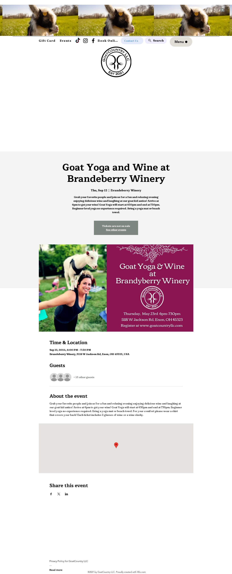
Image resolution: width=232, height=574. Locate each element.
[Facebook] (93, 41)
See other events (116, 229)
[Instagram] (85, 41)
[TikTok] (78, 41)
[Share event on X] (58, 494)
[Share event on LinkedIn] (66, 494)
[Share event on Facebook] (51, 494)
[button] (222, 9)
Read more (55, 569)
